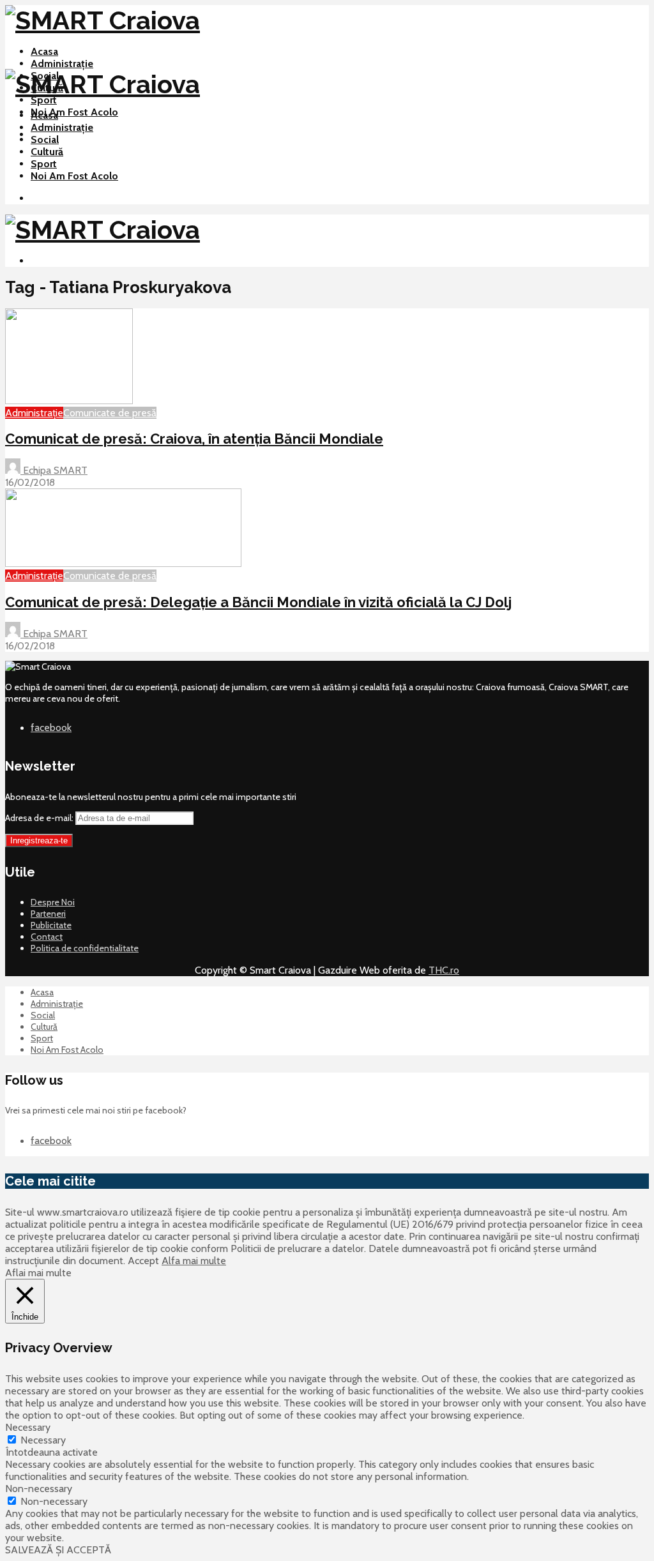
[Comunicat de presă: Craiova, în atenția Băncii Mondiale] (69, 401)
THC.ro (444, 970)
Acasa (44, 51)
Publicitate (51, 925)
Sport (44, 100)
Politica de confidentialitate (85, 948)
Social (45, 139)
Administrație (62, 63)
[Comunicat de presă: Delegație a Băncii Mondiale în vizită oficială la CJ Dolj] (123, 563)
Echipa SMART (53, 470)
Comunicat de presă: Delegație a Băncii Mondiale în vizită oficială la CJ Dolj (258, 602)
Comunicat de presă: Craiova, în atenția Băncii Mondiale (194, 438)
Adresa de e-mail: (40, 818)
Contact (47, 936)
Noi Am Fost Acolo (74, 112)
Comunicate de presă (109, 413)
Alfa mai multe (194, 1261)
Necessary (43, 1440)
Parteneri (48, 913)
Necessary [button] (27, 1427)
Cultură (47, 152)
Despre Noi (53, 902)
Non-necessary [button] (38, 1488)
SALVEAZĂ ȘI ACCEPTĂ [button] (58, 1550)
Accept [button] (143, 1261)
